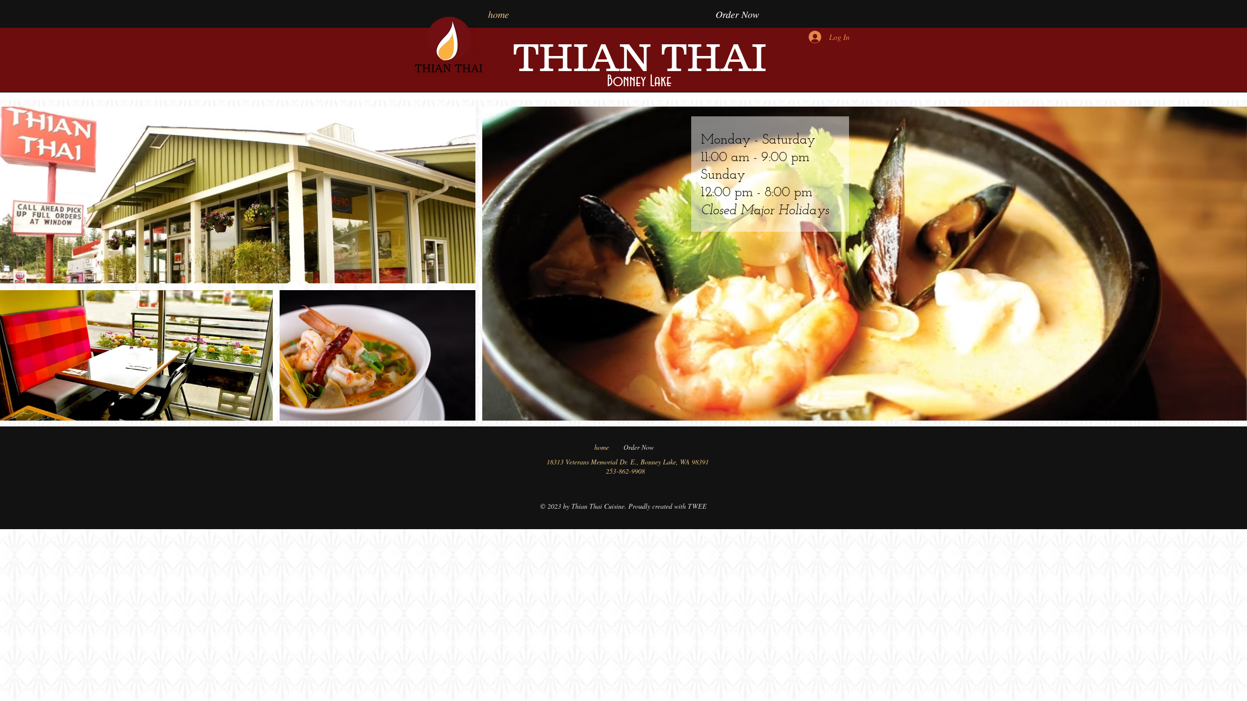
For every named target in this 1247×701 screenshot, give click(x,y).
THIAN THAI (640, 57)
